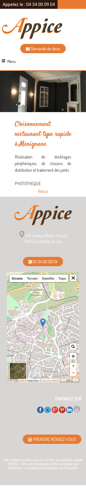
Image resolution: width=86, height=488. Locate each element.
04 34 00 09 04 (45, 261)
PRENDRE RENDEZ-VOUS (54, 439)
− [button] (73, 372)
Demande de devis (45, 48)
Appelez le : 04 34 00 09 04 (29, 4)
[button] (73, 278)
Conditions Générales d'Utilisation (51, 468)
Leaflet (22, 380)
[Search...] (73, 346)
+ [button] (73, 366)
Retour (43, 191)
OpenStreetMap (50, 380)
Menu (11, 61)
